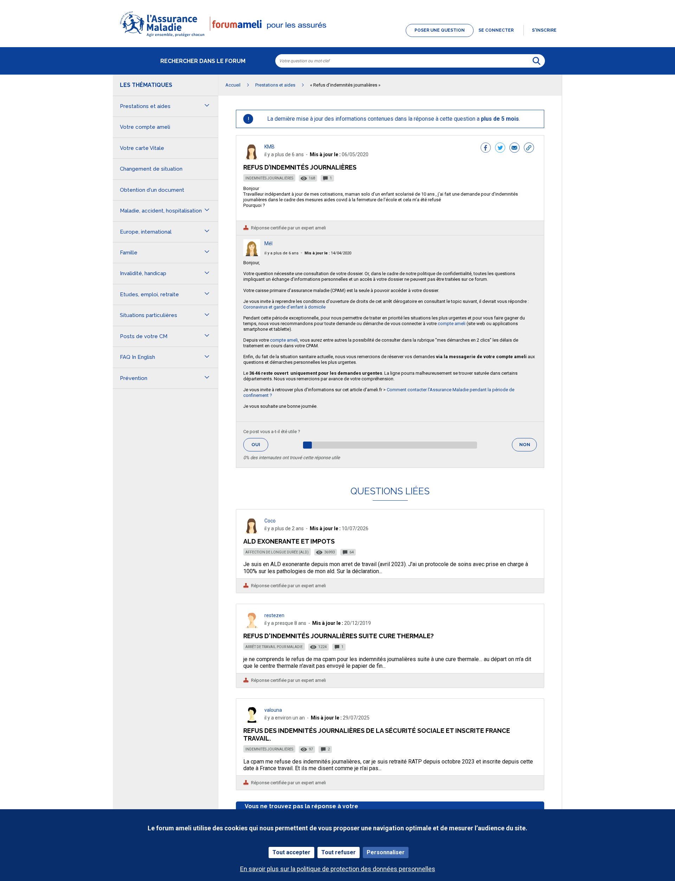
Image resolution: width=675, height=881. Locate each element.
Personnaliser (386, 852)
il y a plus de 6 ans (281, 253)
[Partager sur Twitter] (500, 148)
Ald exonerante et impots (289, 541)
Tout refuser (338, 852)
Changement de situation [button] (151, 169)
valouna (273, 710)
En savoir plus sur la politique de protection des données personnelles (337, 869)
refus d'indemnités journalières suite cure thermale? (338, 636)
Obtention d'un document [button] (152, 190)
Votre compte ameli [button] (145, 127)
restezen (274, 615)
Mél (268, 243)
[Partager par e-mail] (514, 148)
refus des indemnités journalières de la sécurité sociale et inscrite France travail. (376, 734)
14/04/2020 (327, 253)
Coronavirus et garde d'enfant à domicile (284, 307)
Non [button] (528, 446)
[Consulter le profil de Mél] (251, 254)
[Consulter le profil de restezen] (251, 626)
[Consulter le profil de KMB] (251, 157)
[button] (337, 37)
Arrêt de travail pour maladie (274, 647)
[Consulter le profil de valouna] (251, 720)
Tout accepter (291, 852)
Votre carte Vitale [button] (142, 148)
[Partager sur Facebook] (486, 148)
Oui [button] (259, 444)
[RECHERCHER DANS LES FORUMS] (536, 61)
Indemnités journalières (269, 178)
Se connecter (496, 30)
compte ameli (451, 323)
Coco (270, 521)
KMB (269, 147)
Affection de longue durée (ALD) (277, 552)
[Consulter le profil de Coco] (251, 531)
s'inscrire (544, 30)
